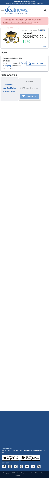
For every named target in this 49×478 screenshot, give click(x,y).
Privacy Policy (39, 473)
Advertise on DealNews (33, 450)
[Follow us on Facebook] (4, 466)
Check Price (31, 96)
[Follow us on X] (16, 466)
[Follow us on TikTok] (21, 466)
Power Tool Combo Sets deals (17, 22)
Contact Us (17, 450)
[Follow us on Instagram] (10, 466)
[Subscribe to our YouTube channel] (27, 466)
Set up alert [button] (38, 63)
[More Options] (44, 29)
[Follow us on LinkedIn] (33, 466)
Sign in (24, 63)
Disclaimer (18, 475)
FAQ (3, 452)
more (44, 46)
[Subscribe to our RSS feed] (39, 466)
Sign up (8, 65)
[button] (24, 37)
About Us (6, 450)
